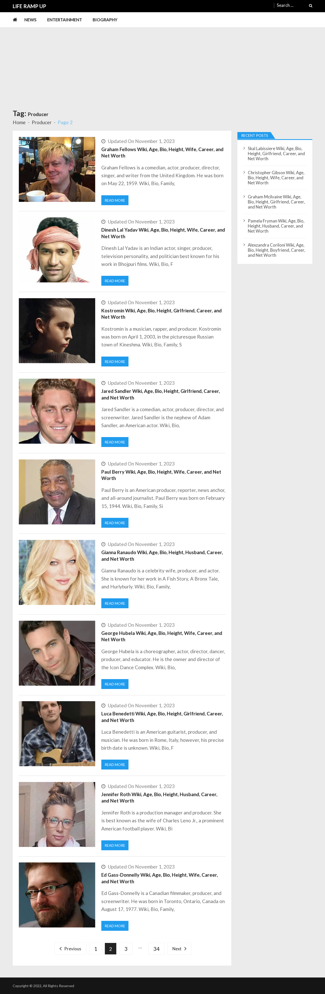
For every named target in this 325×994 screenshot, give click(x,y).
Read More (115, 200)
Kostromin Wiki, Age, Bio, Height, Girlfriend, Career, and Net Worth (161, 314)
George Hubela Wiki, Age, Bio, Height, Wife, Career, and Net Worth (161, 636)
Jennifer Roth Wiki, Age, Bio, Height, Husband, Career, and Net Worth (159, 797)
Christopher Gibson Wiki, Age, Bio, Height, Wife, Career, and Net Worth (276, 177)
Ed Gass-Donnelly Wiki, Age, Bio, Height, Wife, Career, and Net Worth (159, 878)
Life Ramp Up (29, 6)
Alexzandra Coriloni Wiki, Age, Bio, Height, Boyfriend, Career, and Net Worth (276, 250)
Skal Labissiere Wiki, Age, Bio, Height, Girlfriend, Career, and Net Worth (276, 153)
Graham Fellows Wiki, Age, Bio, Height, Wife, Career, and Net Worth (162, 152)
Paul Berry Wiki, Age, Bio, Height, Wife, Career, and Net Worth (161, 475)
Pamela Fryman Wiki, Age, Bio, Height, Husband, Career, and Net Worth (276, 226)
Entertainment (64, 19)
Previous (72, 948)
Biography (105, 19)
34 (156, 948)
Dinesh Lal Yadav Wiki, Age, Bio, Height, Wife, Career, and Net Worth (163, 233)
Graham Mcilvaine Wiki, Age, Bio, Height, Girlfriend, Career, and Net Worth (276, 202)
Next (177, 948)
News (30, 19)
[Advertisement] (162, 65)
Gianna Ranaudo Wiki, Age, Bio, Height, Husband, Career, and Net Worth (162, 555)
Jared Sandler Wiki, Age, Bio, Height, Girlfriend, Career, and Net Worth (160, 394)
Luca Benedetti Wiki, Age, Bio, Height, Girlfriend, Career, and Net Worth (162, 717)
